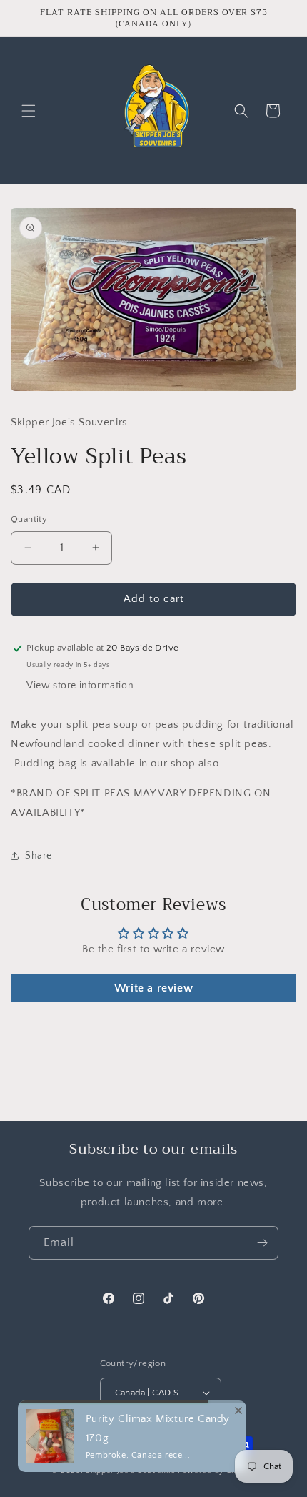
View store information (80, 685)
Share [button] (38, 855)
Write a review (153, 988)
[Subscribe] (262, 1243)
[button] (28, 111)
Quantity (29, 519)
